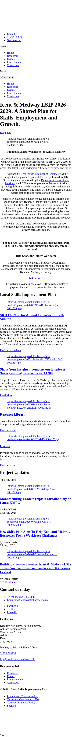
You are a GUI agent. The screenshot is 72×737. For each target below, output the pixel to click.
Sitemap (11, 705)
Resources (12, 55)
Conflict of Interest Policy (21, 702)
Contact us (13, 65)
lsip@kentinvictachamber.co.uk (27, 599)
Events (11, 58)
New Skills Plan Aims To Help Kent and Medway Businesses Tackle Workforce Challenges (35, 533)
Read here (5, 132)
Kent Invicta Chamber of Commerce (41, 173)
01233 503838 (15, 37)
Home (10, 52)
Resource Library (12, 414)
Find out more (8, 430)
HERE (41, 249)
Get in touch (36, 278)
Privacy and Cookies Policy (22, 696)
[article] (36, 217)
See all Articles (8, 581)
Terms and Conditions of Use (23, 699)
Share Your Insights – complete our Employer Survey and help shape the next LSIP (32, 371)
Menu (4, 46)
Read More (6, 395)
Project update (15, 62)
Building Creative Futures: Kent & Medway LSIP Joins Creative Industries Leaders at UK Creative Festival (35, 568)
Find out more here (10, 350)
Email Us (12, 33)
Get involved (14, 40)
